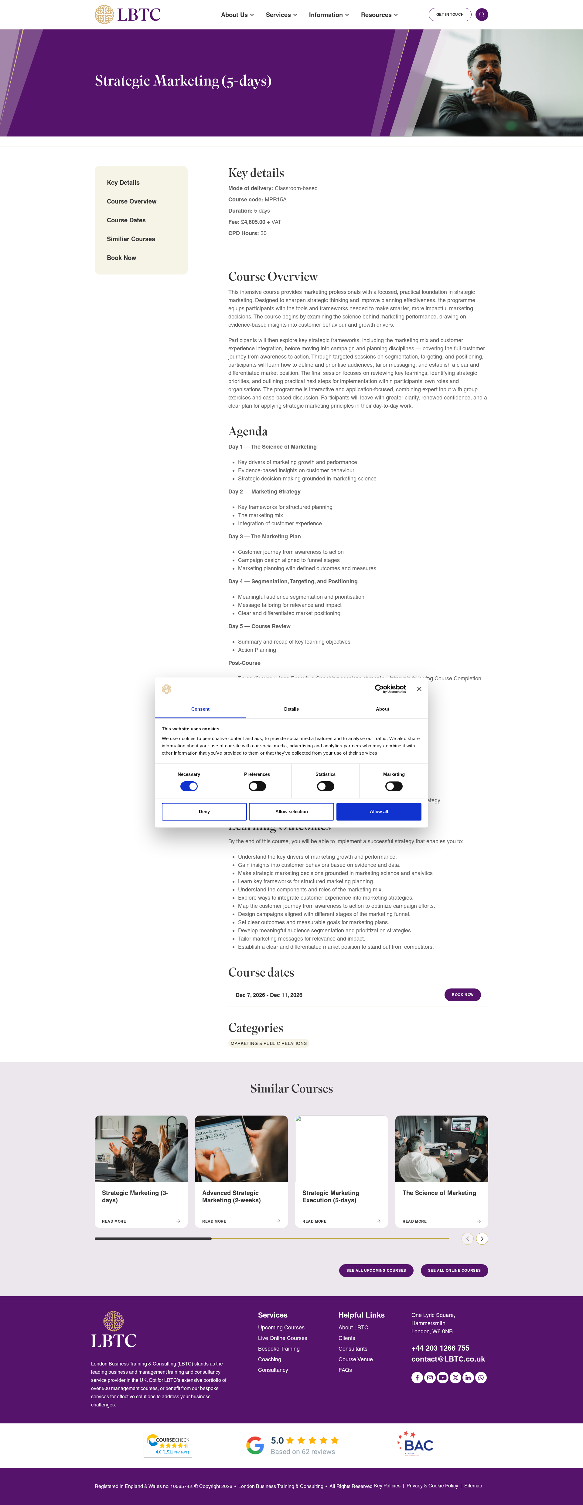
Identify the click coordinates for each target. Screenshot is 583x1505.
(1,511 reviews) (172, 1452)
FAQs (345, 1370)
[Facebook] (417, 1377)
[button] (153, 1238)
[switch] (257, 786)
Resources (376, 15)
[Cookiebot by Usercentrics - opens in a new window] (379, 689)
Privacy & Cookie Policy (432, 1486)
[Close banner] (419, 689)
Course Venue (356, 1359)
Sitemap (473, 1486)
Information (326, 15)
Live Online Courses (282, 1338)
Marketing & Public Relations (269, 1043)
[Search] (482, 14)
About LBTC (353, 1327)
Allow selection (291, 811)
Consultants (353, 1348)
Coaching (269, 1359)
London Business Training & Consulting (280, 1486)
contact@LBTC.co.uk (448, 1359)
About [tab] (382, 709)
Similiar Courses (131, 239)
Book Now (121, 257)
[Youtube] (442, 1377)
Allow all (379, 811)
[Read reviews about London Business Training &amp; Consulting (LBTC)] (168, 1441)
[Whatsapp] (481, 1377)
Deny (204, 811)
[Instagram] (430, 1377)
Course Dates (126, 220)
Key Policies (387, 1486)
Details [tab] (291, 709)
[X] (455, 1377)
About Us (234, 15)
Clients (347, 1338)
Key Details (123, 182)
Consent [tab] (200, 709)
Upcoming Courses (281, 1327)
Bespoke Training (279, 1348)
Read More (114, 1221)
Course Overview (132, 201)
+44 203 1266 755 (440, 1348)
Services (278, 15)
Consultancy (273, 1370)
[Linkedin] (468, 1377)
